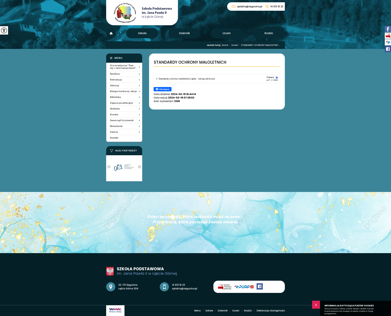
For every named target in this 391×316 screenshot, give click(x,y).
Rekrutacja (116, 79)
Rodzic (269, 33)
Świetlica (115, 73)
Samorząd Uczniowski (122, 120)
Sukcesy (114, 85)
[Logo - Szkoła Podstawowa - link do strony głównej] (142, 12)
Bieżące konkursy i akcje (123, 91)
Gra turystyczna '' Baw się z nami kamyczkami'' (123, 66)
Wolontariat (116, 126)
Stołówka (115, 108)
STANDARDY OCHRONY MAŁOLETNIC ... (259, 45)
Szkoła (142, 33)
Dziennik (184, 33)
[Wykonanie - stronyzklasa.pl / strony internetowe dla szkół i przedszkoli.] (115, 310)
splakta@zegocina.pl (249, 6)
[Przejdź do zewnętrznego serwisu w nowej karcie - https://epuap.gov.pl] (245, 286)
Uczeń (227, 33)
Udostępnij (164, 89)
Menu (111, 33)
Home (225, 45)
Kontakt (114, 137)
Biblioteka (115, 97)
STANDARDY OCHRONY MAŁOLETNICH (190, 62)
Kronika (114, 114)
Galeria (114, 132)
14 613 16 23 (276, 6)
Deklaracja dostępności (271, 310)
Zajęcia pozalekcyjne (121, 103)
